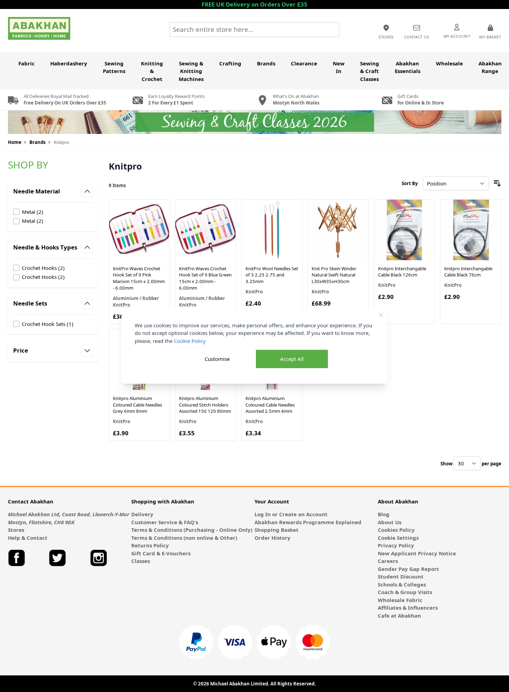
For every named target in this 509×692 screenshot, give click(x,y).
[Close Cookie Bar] (381, 315)
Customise (217, 358)
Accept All (292, 358)
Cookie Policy (190, 340)
